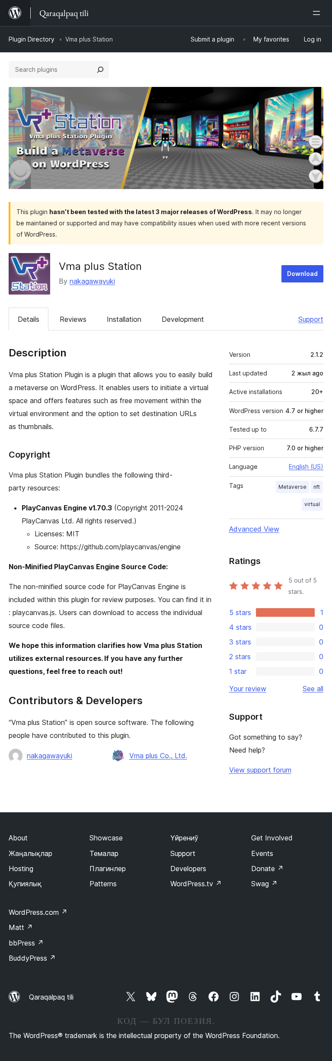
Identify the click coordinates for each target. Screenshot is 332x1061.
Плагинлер (107, 868)
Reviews (73, 319)
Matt (21, 927)
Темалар (103, 853)
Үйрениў (184, 837)
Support (310, 319)
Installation (124, 319)
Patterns (103, 883)
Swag (264, 883)
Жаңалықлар (30, 853)
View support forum (260, 770)
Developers (188, 868)
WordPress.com (38, 912)
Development (183, 319)
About (18, 837)
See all (313, 688)
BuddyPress (32, 958)
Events (262, 853)
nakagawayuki (92, 281)
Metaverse (292, 487)
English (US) (306, 466)
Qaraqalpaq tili (51, 997)
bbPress (26, 943)
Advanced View (254, 529)
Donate (267, 868)
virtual (312, 504)
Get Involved (272, 837)
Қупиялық (25, 883)
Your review (247, 688)
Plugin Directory (31, 39)
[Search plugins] (100, 69)
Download (302, 273)
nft (316, 487)
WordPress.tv (196, 883)
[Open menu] (318, 13)
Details (28, 319)
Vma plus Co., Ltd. (158, 755)
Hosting (21, 868)
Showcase (106, 837)
